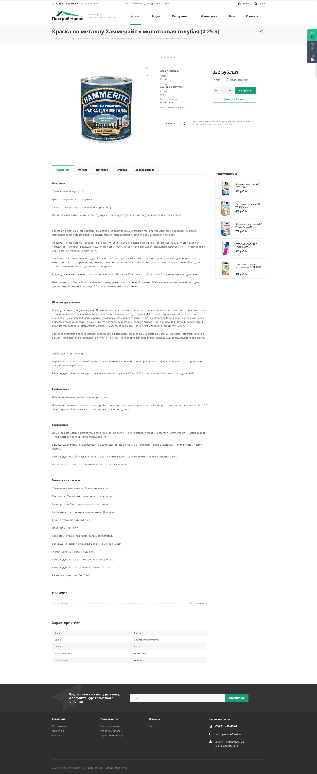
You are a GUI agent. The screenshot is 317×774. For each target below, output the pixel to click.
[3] (168, 57)
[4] (171, 57)
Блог (151, 726)
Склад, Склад (60, 603)
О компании (59, 726)
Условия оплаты (110, 726)
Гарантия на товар (111, 735)
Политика (58, 730)
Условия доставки (111, 730)
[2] (165, 57)
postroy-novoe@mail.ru (228, 734)
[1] (161, 57)
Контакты (58, 735)
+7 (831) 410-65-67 (226, 726)
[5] (174, 57)
